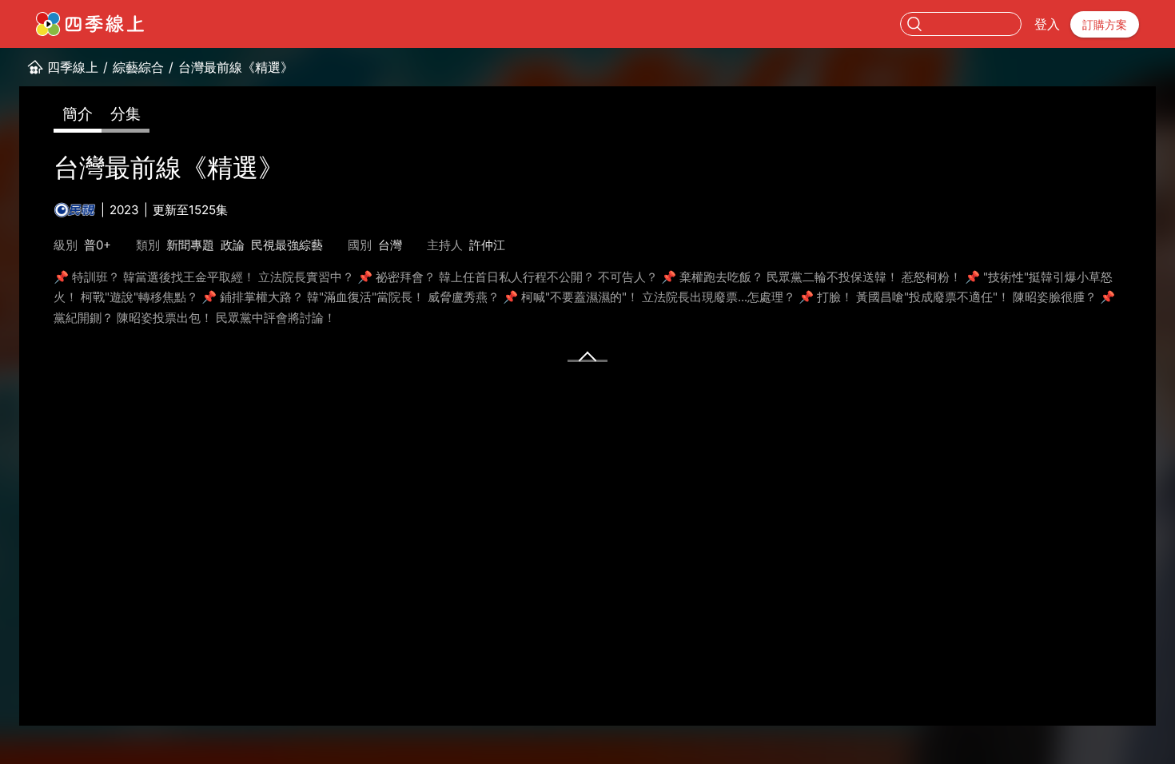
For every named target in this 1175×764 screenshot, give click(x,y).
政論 (233, 245)
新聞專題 (190, 245)
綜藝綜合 (138, 67)
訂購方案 (1104, 24)
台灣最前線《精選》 (235, 67)
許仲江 (487, 245)
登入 (1047, 24)
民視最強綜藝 (287, 245)
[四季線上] (90, 24)
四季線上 (72, 67)
